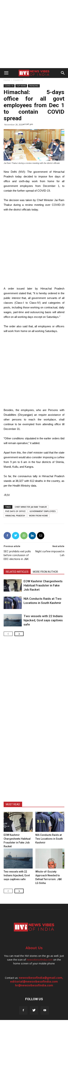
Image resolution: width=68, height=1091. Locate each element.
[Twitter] (34, 1010)
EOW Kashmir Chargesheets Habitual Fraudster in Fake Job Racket (43, 585)
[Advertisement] (34, 34)
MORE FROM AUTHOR (45, 571)
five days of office (15, 511)
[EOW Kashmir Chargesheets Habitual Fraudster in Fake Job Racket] (13, 585)
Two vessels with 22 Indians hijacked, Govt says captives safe (43, 620)
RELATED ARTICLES (17, 571)
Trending (34, 85)
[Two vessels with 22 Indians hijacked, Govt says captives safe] (13, 620)
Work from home (38, 515)
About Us (34, 947)
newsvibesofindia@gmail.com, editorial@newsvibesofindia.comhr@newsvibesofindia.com (36, 981)
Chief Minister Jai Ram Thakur (31, 506)
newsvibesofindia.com (40, 959)
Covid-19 (18, 80)
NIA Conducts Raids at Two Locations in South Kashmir (49, 838)
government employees (43, 511)
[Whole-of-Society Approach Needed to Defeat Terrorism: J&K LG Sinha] (49, 859)
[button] (63, 73)
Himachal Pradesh (15, 515)
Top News (21, 85)
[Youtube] (45, 1010)
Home (7, 80)
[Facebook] (23, 1010)
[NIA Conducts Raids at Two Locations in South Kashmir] (13, 603)
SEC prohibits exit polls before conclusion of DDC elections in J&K (17, 555)
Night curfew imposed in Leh (49, 553)
